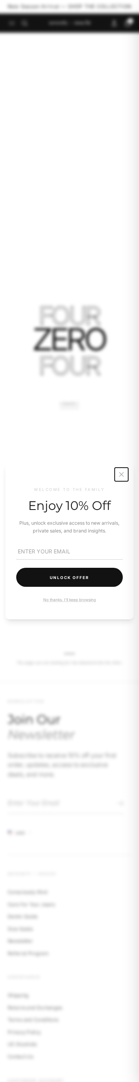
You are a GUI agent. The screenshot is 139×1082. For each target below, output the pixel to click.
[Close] (121, 474)
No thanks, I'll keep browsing (69, 600)
